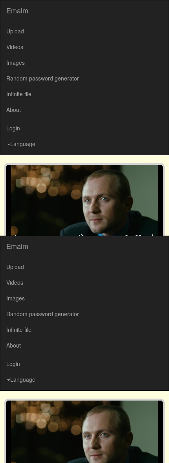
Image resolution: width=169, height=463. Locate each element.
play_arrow (10, 447)
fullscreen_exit (144, 447)
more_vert (158, 447)
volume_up (86, 447)
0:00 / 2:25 (33, 447)
